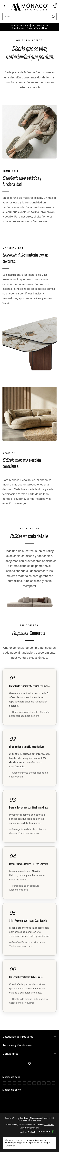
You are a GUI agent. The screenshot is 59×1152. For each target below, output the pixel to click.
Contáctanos (44, 1131)
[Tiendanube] (29, 1132)
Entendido (11, 1145)
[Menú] (5, 7)
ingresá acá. (49, 1125)
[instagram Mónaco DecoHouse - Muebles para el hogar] (29, 1063)
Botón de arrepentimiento (29, 1128)
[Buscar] (53, 16)
